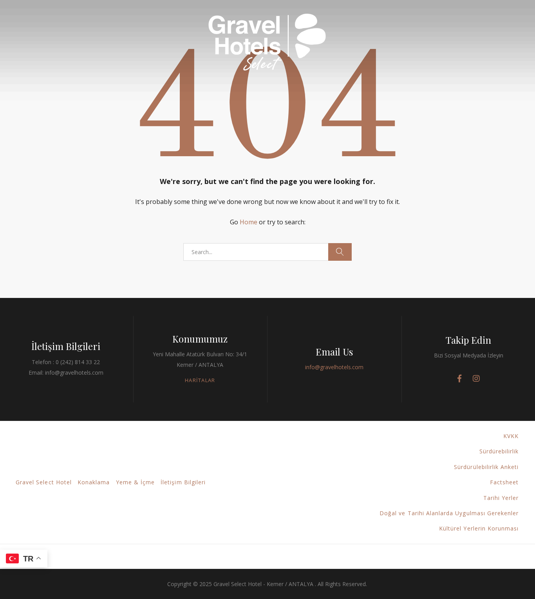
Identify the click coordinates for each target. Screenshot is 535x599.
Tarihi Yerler (501, 498)
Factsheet (504, 482)
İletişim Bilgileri (183, 482)
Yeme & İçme (135, 482)
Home (248, 222)
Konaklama (94, 482)
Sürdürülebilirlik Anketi (486, 467)
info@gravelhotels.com (334, 367)
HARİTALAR (200, 380)
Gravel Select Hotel (44, 482)
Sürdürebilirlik (499, 451)
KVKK (511, 436)
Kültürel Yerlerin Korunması (479, 528)
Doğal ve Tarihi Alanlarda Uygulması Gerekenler (449, 513)
